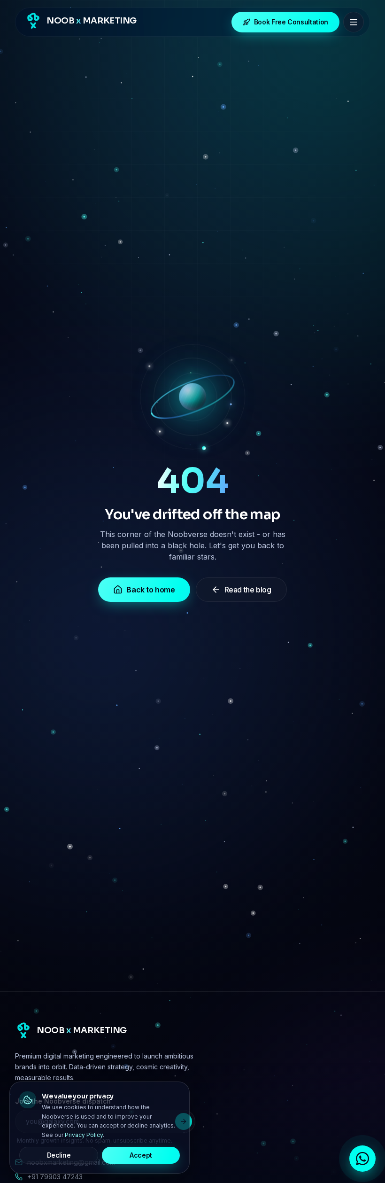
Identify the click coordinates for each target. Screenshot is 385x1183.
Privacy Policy (84, 1134)
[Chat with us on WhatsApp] (362, 1158)
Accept (141, 1155)
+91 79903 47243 (55, 1177)
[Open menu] (353, 22)
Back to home (150, 589)
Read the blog (247, 589)
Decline (59, 1155)
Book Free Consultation (291, 22)
